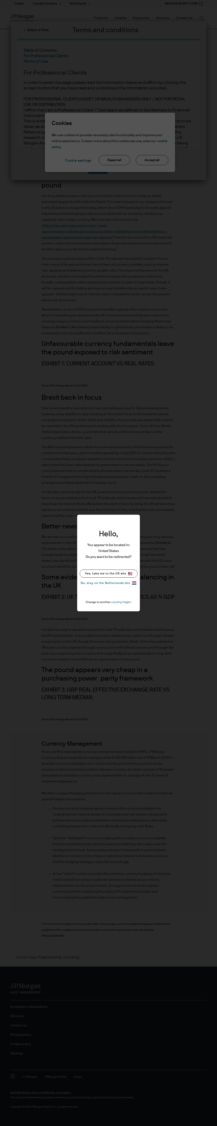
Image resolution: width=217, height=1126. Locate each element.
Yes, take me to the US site (105, 573)
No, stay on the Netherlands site (105, 583)
